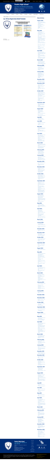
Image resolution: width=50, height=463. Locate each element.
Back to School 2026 (40, 24)
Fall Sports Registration (40, 118)
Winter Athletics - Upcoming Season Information (41, 95)
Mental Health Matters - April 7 (41, 335)
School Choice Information (41, 300)
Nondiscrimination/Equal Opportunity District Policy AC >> (41, 454)
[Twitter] (41, 11)
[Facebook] (39, 11)
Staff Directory (41, 14)
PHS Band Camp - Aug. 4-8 (41, 119)
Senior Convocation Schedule (41, 205)
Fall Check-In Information (41, 201)
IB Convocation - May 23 (41, 130)
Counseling (25, 14)
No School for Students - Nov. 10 (41, 238)
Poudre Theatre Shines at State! (41, 426)
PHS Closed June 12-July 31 (41, 255)
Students (40, 1)
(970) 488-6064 (21, 11)
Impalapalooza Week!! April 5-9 (41, 408)
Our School (8, 14)
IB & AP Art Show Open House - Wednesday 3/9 (41, 139)
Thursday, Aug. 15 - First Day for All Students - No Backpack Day (41, 199)
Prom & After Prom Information (41, 325)
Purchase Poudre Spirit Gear (41, 192)
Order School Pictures (40, 376)
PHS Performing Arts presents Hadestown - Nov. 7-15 (41, 92)
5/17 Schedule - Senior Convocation (40, 259)
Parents (34, 1)
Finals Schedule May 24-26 (41, 256)
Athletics (21, 14)
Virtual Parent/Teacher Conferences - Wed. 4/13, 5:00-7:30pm (41, 332)
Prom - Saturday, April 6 (40, 220)
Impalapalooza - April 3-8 (41, 274)
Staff (37, 1)
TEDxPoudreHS (39, 421)
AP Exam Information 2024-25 (41, 175)
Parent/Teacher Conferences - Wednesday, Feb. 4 (41, 73)
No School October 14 (40, 305)
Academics (12, 14)
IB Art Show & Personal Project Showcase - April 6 (41, 329)
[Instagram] (44, 11)
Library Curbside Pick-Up (41, 432)
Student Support (36, 14)
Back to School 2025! (40, 114)
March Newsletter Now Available (41, 63)
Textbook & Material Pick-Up (41, 422)
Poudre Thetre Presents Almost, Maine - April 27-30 (41, 267)
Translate (21, 1)
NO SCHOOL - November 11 (41, 170)
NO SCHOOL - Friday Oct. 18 (41, 177)
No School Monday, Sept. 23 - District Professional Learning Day (41, 184)
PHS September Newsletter (41, 190)
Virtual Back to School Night (41, 375)
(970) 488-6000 (21, 9)
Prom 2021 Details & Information (41, 403)
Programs (30, 14)
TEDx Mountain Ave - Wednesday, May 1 (40, 210)
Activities (17, 14)
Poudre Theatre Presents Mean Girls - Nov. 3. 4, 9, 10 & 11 (41, 235)
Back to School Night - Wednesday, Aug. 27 (40, 110)
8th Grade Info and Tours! (41, 420)
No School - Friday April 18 (41, 136)
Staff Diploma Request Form (41, 352)
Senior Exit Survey (40, 324)
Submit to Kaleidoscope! (40, 153)
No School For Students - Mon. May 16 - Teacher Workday (41, 319)
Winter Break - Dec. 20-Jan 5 (41, 80)
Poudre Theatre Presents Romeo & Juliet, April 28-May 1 (41, 323)
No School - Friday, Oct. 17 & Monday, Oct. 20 (41, 100)
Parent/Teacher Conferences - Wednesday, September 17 (41, 106)
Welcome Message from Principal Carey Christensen (41, 195)
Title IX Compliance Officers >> (41, 456)
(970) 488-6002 (23, 10)
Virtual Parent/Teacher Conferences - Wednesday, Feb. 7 (41, 225)
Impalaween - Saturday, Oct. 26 (41, 176)
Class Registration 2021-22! (41, 413)
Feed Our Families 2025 (40, 84)
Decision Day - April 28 (40, 147)
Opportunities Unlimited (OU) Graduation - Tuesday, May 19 (41, 39)
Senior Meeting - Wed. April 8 (41, 58)
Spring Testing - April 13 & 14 (41, 61)
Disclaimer (44, 448)
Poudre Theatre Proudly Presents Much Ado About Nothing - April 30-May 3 (42, 53)
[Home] (42, 442)
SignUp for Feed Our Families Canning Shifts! (41, 304)
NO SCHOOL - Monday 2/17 (41, 152)
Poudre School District (6, 1)
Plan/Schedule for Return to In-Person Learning (41, 419)
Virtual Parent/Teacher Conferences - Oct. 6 (40, 368)
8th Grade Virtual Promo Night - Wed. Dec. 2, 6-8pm (41, 431)
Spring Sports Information (41, 68)
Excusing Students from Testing (41, 146)
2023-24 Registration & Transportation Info (40, 254)
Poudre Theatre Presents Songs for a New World (41, 400)
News (7, 16)
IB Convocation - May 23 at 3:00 (41, 217)
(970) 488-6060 (18, 12)
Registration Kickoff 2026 (41, 74)
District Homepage (40, 448)
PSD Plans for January (40, 425)
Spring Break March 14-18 (41, 336)
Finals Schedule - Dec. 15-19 (41, 81)
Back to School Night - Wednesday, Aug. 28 (40, 197)
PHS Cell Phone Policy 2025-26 (41, 115)
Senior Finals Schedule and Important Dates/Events (41, 214)
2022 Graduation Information (41, 326)
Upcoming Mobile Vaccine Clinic (41, 364)
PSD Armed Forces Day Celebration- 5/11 (40, 278)
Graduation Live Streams (41, 204)
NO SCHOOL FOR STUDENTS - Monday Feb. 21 (41, 341)
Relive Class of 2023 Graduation (41, 253)
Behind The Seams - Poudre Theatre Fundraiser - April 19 (41, 140)
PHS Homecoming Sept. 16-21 (41, 191)
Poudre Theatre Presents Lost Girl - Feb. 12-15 (41, 67)
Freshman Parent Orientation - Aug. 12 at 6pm (41, 25)
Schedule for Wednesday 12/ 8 (41, 353)
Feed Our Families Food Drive (41, 169)
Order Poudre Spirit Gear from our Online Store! (41, 310)
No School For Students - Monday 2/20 (41, 285)
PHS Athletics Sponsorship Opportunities (41, 75)
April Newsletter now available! (41, 57)
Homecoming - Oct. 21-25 (41, 97)
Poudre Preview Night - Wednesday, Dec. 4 (40, 171)
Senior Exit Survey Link (40, 211)
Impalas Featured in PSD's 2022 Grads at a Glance (41, 318)
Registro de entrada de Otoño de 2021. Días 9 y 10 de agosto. (41, 379)
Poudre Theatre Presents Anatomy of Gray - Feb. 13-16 (41, 158)
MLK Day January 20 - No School (41, 159)
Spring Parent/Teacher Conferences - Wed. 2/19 (41, 151)
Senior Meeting (39, 215)
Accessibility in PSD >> (40, 457)
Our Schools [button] (12, 1)
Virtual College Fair (40, 369)
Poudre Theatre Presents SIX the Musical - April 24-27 (41, 135)
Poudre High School (21, 4)
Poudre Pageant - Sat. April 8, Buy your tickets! (41, 275)
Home (4, 16)
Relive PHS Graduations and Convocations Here (41, 32)
